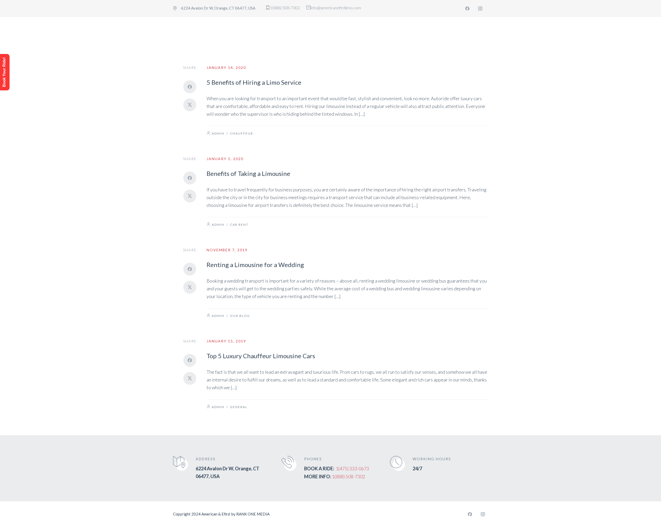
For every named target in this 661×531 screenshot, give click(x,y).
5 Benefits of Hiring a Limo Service (254, 82)
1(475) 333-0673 (352, 468)
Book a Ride (463, 26)
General (238, 407)
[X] (189, 104)
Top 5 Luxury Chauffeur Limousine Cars (261, 356)
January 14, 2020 (226, 67)
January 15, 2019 (226, 341)
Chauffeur (241, 133)
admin (218, 133)
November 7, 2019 (227, 250)
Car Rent (239, 225)
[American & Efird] (203, 27)
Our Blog (240, 316)
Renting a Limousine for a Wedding (255, 264)
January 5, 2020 (225, 159)
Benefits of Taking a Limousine (248, 173)
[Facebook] (467, 8)
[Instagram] (480, 8)
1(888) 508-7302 (348, 476)
